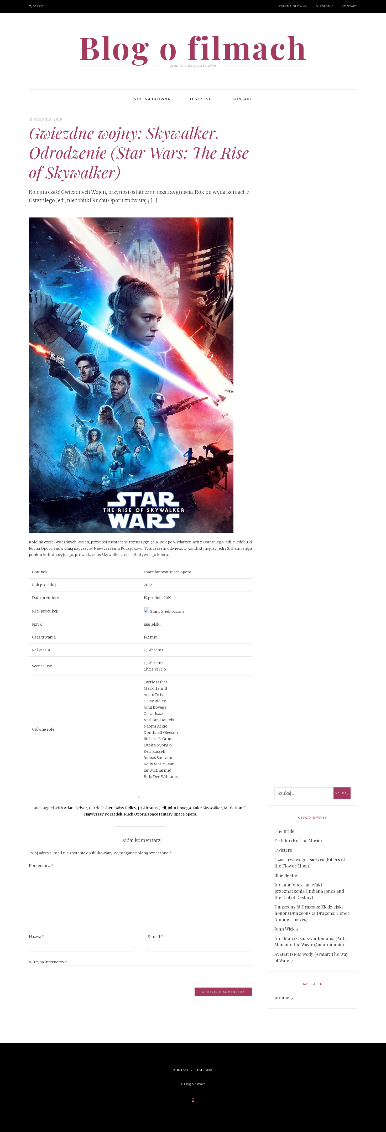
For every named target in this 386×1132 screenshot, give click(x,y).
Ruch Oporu (135, 814)
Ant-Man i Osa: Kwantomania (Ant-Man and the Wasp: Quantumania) (310, 941)
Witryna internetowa (48, 962)
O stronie (324, 6)
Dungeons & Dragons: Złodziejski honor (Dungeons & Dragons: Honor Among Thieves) (312, 913)
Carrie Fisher (101, 808)
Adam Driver (75, 808)
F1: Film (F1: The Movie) (298, 840)
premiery (284, 997)
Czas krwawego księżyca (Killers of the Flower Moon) (309, 862)
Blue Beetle (285, 875)
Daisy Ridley (125, 808)
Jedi (162, 808)
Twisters (283, 850)
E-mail (155, 936)
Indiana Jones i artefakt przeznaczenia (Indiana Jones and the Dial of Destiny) (309, 891)
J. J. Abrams (148, 808)
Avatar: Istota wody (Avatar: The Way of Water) (311, 957)
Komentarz (41, 865)
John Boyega (179, 808)
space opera (185, 814)
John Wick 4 (286, 929)
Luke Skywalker (207, 808)
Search (39, 6)
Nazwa (36, 936)
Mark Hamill (235, 808)
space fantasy (160, 814)
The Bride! (284, 831)
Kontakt (349, 6)
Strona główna (293, 6)
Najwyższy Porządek (103, 814)
